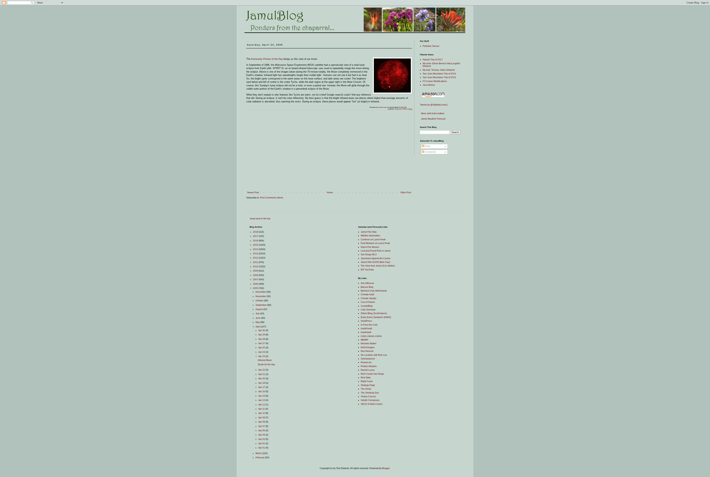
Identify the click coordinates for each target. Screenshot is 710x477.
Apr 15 (262, 396)
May (258, 322)
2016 (256, 240)
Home (330, 192)
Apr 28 (262, 339)
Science (398, 109)
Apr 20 (262, 378)
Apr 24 (262, 352)
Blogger (386, 468)
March (259, 453)
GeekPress (366, 321)
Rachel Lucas (368, 370)
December (261, 292)
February (260, 457)
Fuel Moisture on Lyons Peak (375, 243)
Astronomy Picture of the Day (267, 59)
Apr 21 (262, 374)
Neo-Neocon (367, 351)
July (258, 313)
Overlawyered (368, 358)
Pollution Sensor (431, 46)
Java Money (429, 85)
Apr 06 (262, 430)
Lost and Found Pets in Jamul (375, 251)
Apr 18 (262, 383)
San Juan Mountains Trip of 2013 (439, 77)
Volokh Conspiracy (370, 400)
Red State (366, 377)
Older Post (405, 192)
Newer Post (253, 192)
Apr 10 (262, 413)
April (258, 326)
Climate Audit (367, 294)
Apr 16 (262, 391)
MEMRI (364, 340)
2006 (256, 284)
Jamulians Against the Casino (375, 258)
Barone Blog (367, 287)
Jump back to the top (260, 218)
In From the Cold (369, 325)
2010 (256, 266)
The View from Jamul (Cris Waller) (378, 266)
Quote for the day (266, 364)
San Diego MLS (369, 254)
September (261, 305)
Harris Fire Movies (370, 247)
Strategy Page (368, 385)
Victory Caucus (368, 396)
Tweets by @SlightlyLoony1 (434, 104)
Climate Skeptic (368, 298)
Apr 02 (262, 443)
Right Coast (367, 381)
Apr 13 (262, 400)
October (260, 300)
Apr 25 (262, 347)
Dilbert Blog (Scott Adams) (374, 313)
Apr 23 (262, 356)
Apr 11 (261, 409)
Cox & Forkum (368, 302)
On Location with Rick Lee (374, 355)
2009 (256, 271)
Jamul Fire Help (369, 232)
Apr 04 (262, 435)
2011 (256, 262)
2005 (256, 288)
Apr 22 (262, 370)
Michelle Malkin (368, 343)
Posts (427, 146)
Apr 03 (262, 439)
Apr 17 (262, 387)
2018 (256, 232)
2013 (256, 253)
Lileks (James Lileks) (371, 336)
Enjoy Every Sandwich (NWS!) (376, 317)
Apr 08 (262, 422)
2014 (256, 249)
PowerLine (366, 362)
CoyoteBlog (367, 306)
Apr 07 (262, 426)
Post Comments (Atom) (271, 197)
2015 (256, 245)
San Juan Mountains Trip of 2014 (439, 73)
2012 (256, 258)
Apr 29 (262, 334)
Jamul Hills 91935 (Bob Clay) (375, 262)
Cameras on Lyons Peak (373, 239)
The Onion (366, 389)
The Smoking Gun (370, 392)
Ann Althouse (367, 283)
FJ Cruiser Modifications (435, 81)
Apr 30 (262, 330)
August (259, 309)
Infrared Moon (265, 360)
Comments (430, 152)
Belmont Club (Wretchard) (374, 290)
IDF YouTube (367, 269)
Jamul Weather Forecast (432, 119)
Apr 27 (262, 343)
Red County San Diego (372, 374)
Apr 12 (262, 404)
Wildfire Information (370, 235)
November (261, 296)
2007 (256, 279)
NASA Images (368, 347)
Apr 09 (262, 417)
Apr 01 (262, 447)
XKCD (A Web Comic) (372, 404)
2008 (256, 275)
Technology (407, 109)
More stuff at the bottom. (432, 113)
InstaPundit (366, 328)
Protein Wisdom (369, 366)
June (258, 318)
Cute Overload (368, 309)
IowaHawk (366, 332)
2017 (256, 236)
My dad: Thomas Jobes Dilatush (439, 70)
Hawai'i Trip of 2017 (433, 59)
